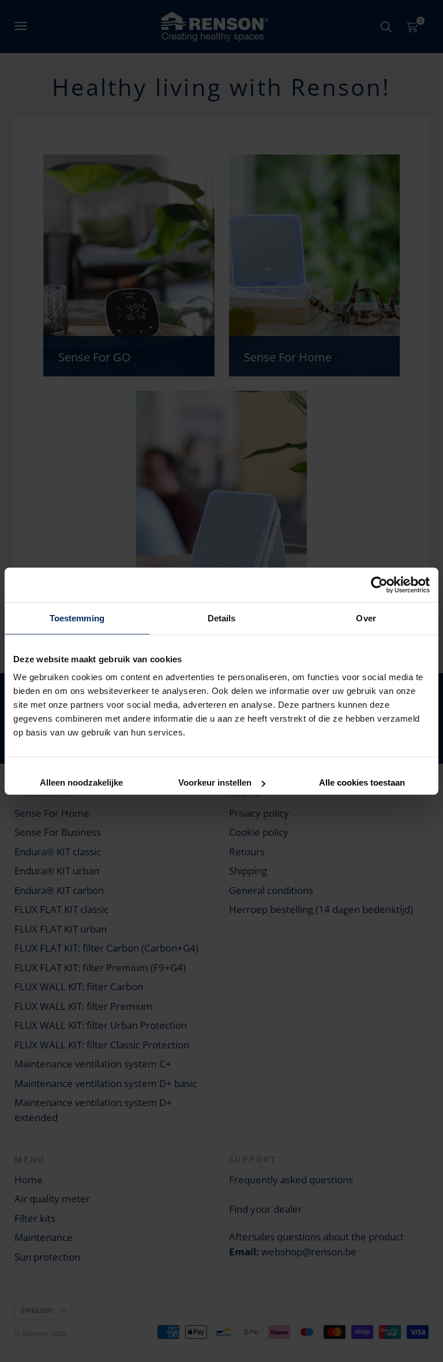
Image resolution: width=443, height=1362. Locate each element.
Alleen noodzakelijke (81, 782)
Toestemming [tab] (77, 617)
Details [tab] (222, 617)
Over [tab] (366, 617)
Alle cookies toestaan (362, 782)
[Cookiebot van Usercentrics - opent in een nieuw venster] (379, 584)
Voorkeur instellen (214, 782)
